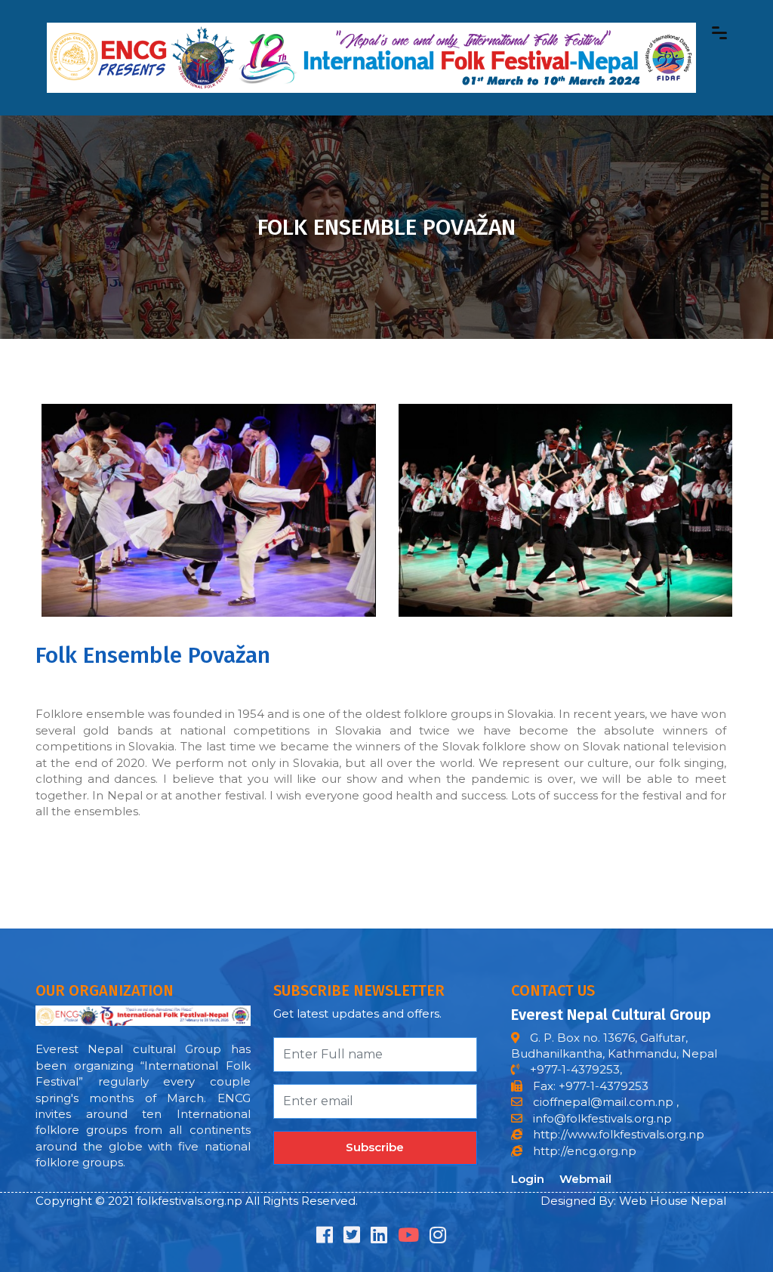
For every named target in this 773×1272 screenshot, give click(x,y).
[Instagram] (438, 1237)
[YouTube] (408, 1237)
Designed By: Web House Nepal (633, 1200)
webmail (585, 1179)
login (527, 1179)
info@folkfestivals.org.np (602, 1118)
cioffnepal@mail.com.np (601, 1102)
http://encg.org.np (583, 1151)
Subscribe (375, 1147)
